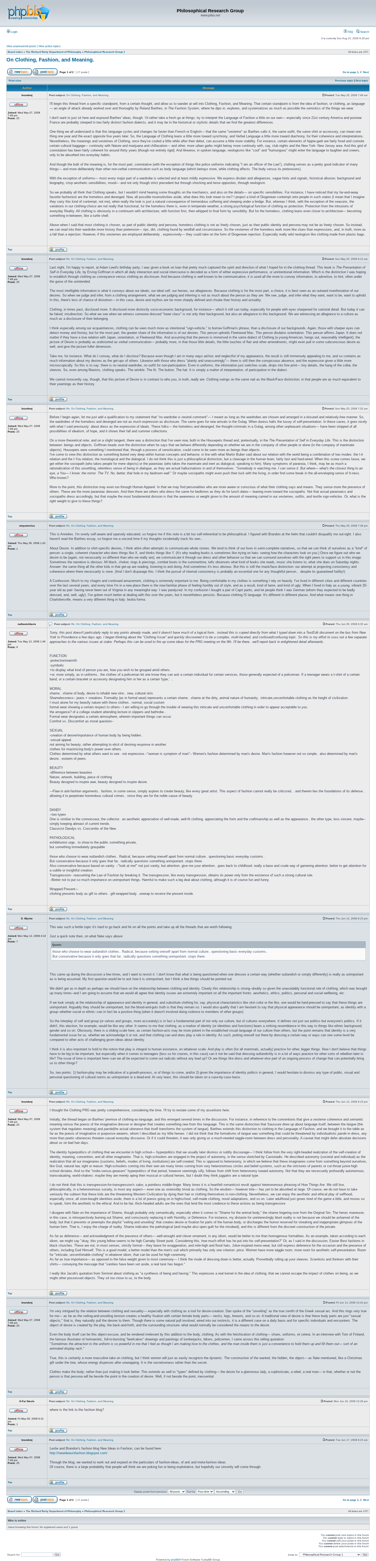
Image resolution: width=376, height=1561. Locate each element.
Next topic (362, 80)
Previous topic (344, 80)
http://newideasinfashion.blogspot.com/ (78, 1453)
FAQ (350, 31)
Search (364, 31)
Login (13, 31)
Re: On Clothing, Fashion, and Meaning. (90, 259)
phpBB (175, 1559)
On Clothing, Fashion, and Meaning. (50, 60)
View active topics (49, 46)
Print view (15, 80)
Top (10, 249)
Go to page (349, 72)
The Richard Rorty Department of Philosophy (53, 51)
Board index (15, 51)
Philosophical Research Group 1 (104, 51)
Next (366, 72)
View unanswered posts (21, 46)
